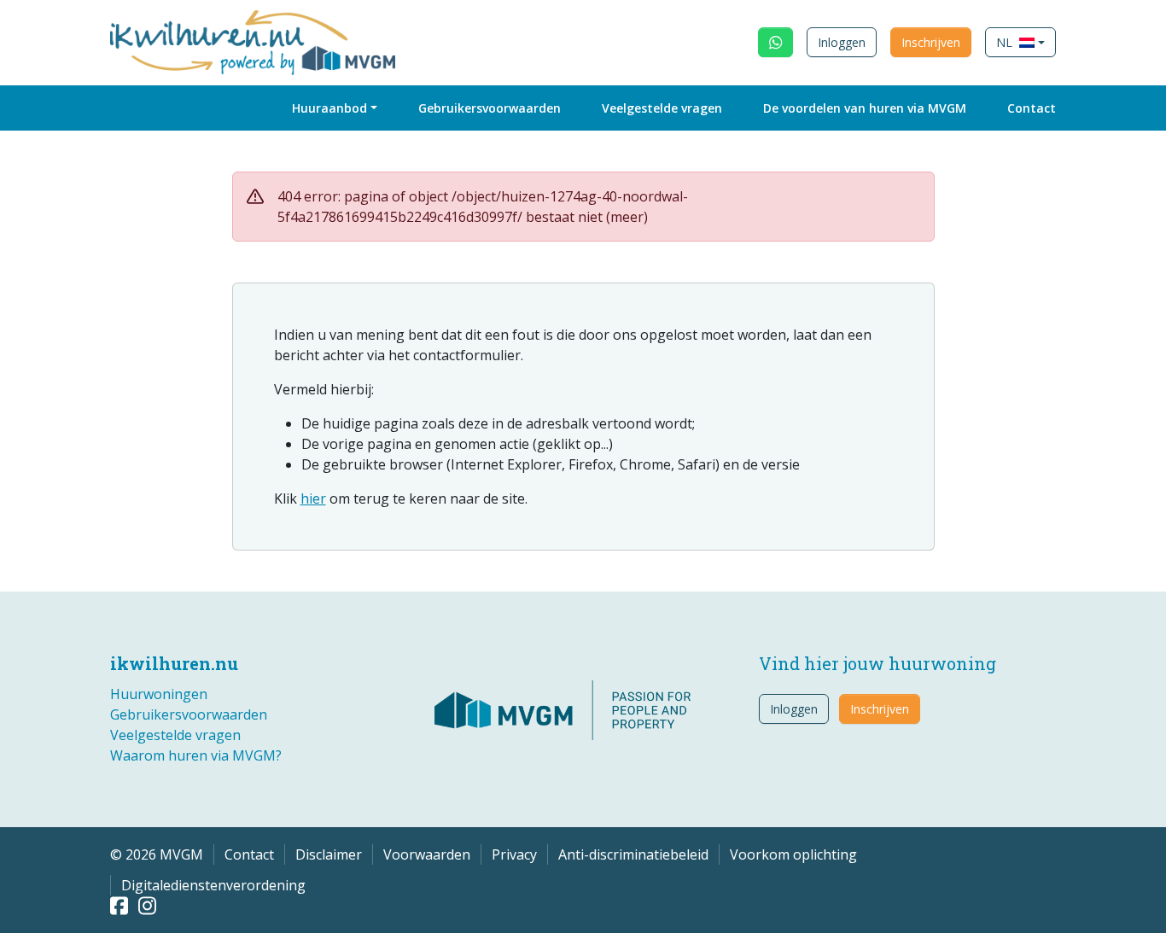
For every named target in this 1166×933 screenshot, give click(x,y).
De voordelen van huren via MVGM (864, 108)
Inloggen (842, 42)
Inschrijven (930, 42)
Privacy (514, 854)
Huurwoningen (158, 694)
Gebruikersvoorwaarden (489, 108)
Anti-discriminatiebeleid (633, 854)
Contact (1031, 108)
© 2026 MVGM (156, 854)
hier (313, 498)
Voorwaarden (426, 854)
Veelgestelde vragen (662, 108)
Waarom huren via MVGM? (196, 755)
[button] (1020, 42)
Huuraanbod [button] (329, 108)
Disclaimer (328, 854)
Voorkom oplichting (793, 854)
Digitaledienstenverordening (213, 885)
